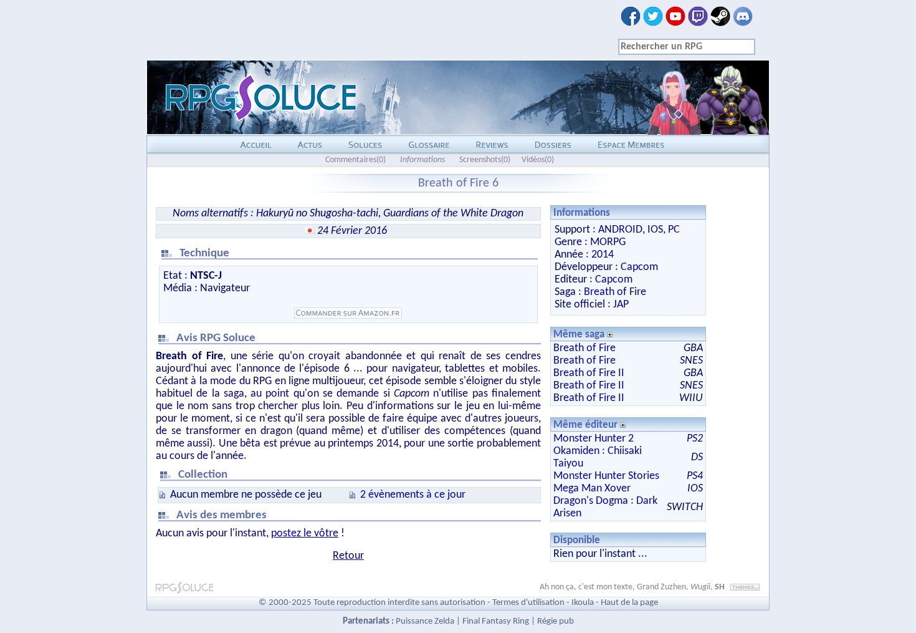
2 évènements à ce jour (412, 495)
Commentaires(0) (355, 160)
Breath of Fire (615, 292)
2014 (602, 255)
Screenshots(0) (484, 160)
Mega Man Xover (592, 489)
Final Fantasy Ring (495, 621)
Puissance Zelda (425, 621)
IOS (655, 230)
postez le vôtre (304, 533)
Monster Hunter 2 (593, 439)
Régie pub (555, 621)
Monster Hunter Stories (606, 476)
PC (674, 230)
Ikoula (582, 602)
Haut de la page (629, 602)
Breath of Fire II (588, 373)
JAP (621, 305)
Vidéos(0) (538, 160)
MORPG (608, 242)
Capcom (639, 267)
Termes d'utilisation (528, 602)
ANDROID (620, 230)
